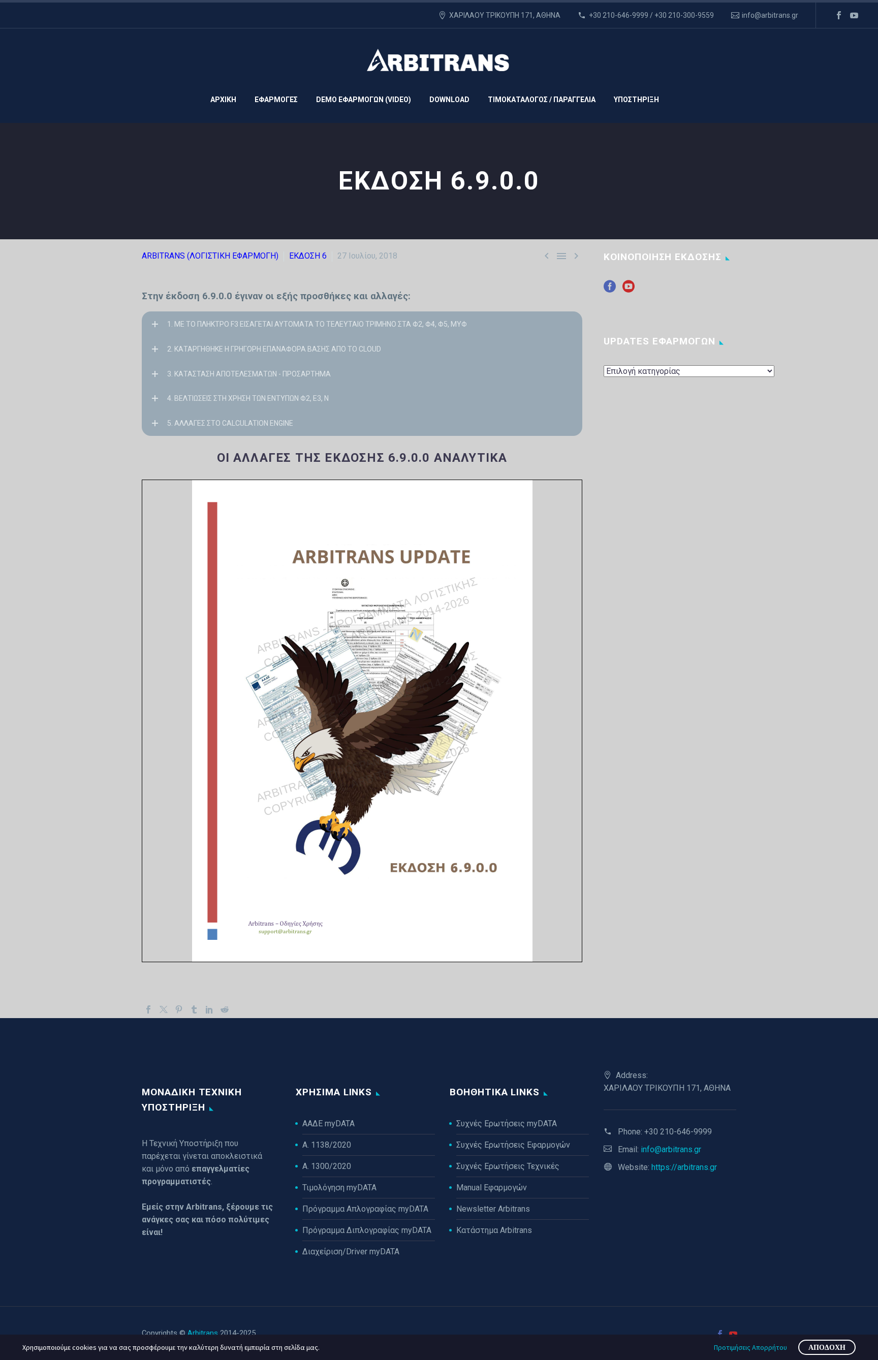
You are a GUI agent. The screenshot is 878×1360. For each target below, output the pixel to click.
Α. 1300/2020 (326, 1166)
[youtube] (628, 289)
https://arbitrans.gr (684, 1167)
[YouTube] (854, 15)
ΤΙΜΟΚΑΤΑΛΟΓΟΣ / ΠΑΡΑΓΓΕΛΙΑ (541, 100)
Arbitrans (202, 1333)
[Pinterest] (179, 1009)
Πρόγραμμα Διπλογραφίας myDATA (366, 1230)
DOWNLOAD (449, 100)
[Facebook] (838, 15)
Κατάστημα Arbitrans (494, 1230)
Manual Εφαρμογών (491, 1187)
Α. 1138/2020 (326, 1145)
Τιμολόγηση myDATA (339, 1187)
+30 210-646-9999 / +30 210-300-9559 (651, 15)
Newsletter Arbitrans (493, 1209)
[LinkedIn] (209, 1009)
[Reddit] (225, 1009)
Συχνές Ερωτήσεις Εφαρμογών (513, 1145)
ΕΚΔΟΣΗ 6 (308, 256)
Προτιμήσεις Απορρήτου (750, 1347)
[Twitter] (164, 1009)
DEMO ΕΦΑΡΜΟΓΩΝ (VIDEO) (363, 100)
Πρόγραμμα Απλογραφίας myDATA (365, 1209)
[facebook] (610, 289)
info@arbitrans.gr (770, 15)
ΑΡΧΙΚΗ (223, 100)
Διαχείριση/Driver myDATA (350, 1251)
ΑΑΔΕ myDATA (328, 1123)
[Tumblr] (194, 1009)
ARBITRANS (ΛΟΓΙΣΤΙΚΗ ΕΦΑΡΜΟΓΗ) (210, 256)
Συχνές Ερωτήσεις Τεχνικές (507, 1166)
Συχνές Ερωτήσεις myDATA (506, 1123)
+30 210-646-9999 (678, 1131)
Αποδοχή (826, 1347)
